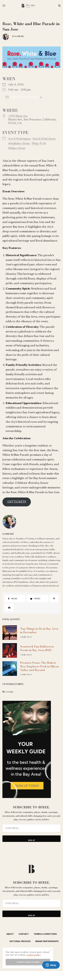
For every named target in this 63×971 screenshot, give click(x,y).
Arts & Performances (19, 139)
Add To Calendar (24, 97)
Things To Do (38, 143)
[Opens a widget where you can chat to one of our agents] (51, 965)
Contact (24, 934)
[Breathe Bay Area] (32, 5)
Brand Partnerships (46, 941)
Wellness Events (17, 148)
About (10, 934)
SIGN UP (31, 840)
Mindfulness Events (19, 143)
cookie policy (34, 955)
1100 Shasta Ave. (18, 116)
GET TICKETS (16, 501)
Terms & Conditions (45, 934)
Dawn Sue (19, 36)
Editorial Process (20, 941)
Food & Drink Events (44, 139)
